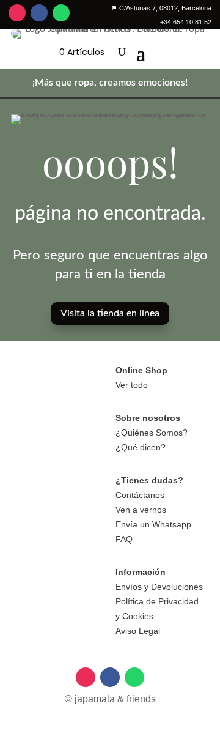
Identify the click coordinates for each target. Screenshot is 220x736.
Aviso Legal (138, 631)
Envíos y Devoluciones (159, 587)
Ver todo (132, 385)
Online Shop (141, 370)
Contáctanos (140, 495)
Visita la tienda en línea (110, 313)
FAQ (124, 539)
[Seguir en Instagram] (17, 12)
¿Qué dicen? (141, 447)
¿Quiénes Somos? (152, 432)
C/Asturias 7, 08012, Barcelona (161, 8)
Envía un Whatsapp (153, 524)
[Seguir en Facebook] (39, 12)
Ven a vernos (141, 510)
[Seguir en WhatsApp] (61, 12)
